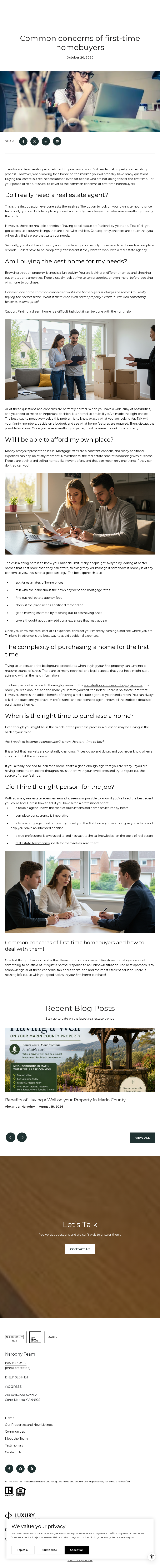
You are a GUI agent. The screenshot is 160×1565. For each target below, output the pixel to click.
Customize (49, 1550)
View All (142, 1138)
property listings (44, 273)
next (22, 1137)
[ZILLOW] (20, 1469)
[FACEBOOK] (9, 1469)
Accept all (77, 1550)
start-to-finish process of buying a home (113, 685)
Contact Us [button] (80, 1249)
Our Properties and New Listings (28, 1425)
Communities (15, 1431)
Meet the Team (16, 1438)
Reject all (23, 1550)
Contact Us (13, 1452)
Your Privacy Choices (80, 1560)
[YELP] (32, 1469)
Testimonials (14, 1445)
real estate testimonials (33, 843)
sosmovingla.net (90, 613)
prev (10, 1137)
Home (9, 1418)
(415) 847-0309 (15, 1363)
